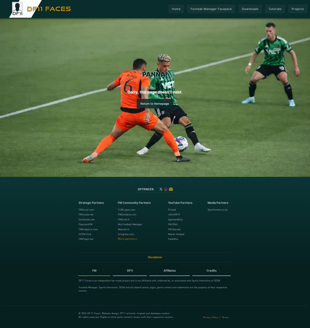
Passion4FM (85, 224)
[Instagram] (166, 189)
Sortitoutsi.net (86, 219)
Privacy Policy (210, 317)
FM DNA (173, 224)
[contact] (171, 189)
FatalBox (173, 239)
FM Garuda (174, 229)
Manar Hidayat (176, 234)
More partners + (127, 239)
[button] (250, 9)
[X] (161, 189)
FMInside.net (86, 214)
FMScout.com (86, 209)
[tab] (94, 271)
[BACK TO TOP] (4, 311)
